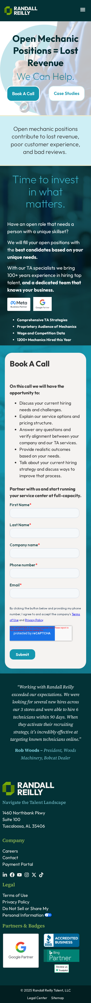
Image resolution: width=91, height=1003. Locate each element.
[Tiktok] (41, 874)
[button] (83, 9)
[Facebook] (12, 874)
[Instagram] (26, 874)
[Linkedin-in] (4, 874)
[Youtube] (19, 874)
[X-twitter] (34, 874)
